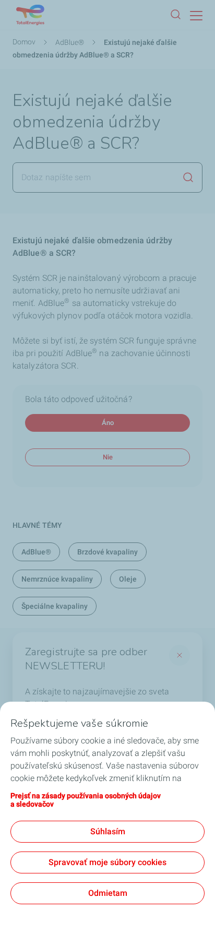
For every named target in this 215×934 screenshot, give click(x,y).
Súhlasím (107, 831)
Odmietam (107, 893)
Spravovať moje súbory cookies (107, 862)
